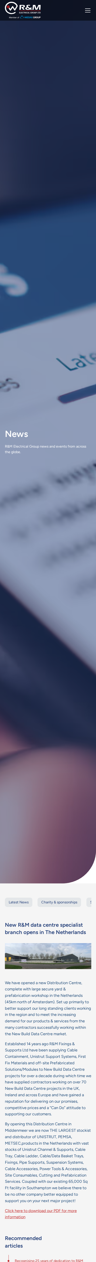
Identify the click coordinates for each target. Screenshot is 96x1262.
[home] (23, 10)
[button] (86, 10)
